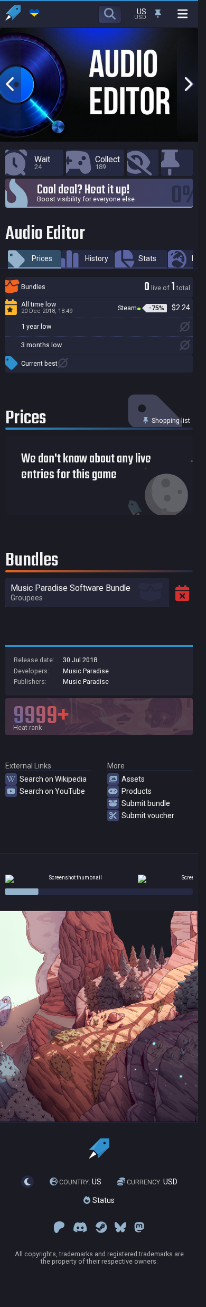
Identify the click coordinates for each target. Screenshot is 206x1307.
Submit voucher (147, 815)
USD (152, 1182)
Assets (133, 779)
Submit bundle (145, 803)
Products (136, 791)
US (80, 1182)
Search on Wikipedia (53, 779)
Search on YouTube (52, 791)
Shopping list (170, 420)
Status (102, 1200)
